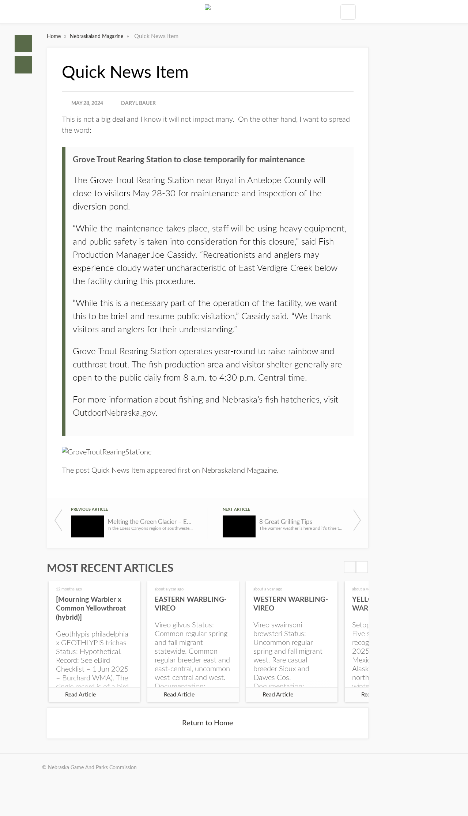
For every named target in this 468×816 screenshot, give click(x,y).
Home (23, 43)
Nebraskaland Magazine (97, 36)
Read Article (80, 695)
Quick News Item (118, 470)
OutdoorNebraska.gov (114, 413)
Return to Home (207, 723)
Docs (23, 64)
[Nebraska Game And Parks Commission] (208, 11)
